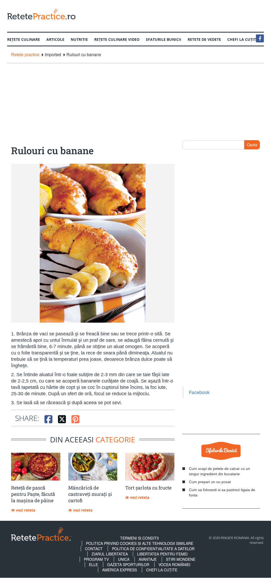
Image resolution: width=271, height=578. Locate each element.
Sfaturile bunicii (163, 39)
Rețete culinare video (116, 39)
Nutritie (79, 39)
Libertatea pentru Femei (162, 554)
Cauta (252, 144)
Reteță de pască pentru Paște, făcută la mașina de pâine (33, 494)
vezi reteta (25, 510)
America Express (119, 569)
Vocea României (174, 564)
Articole (55, 39)
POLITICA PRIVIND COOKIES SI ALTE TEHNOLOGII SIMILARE (139, 543)
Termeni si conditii (139, 538)
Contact (94, 548)
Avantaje (148, 559)
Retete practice (25, 54)
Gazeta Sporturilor (128, 564)
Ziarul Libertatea (110, 554)
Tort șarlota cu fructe (148, 487)
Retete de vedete (204, 39)
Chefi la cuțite (161, 569)
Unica (123, 559)
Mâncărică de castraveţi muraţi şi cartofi (90, 494)
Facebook (199, 392)
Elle (93, 564)
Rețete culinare (23, 39)
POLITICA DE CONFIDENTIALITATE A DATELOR (153, 548)
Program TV (96, 559)
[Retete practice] (41, 14)
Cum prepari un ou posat (210, 482)
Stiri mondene (180, 559)
